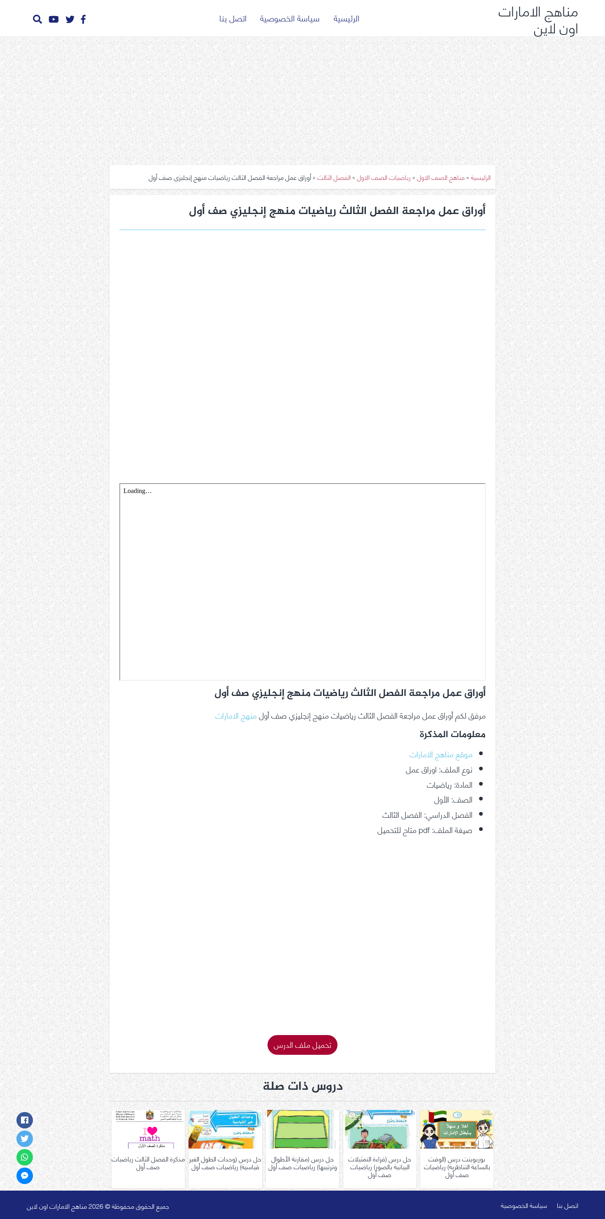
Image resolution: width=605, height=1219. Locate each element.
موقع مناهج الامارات (441, 753)
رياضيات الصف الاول (384, 176)
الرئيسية (346, 17)
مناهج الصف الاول (441, 176)
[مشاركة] (24, 1120)
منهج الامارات (236, 714)
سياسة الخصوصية (290, 17)
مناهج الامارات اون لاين (538, 18)
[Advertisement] (302, 98)
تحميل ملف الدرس (302, 1044)
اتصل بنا (233, 17)
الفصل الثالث (334, 176)
